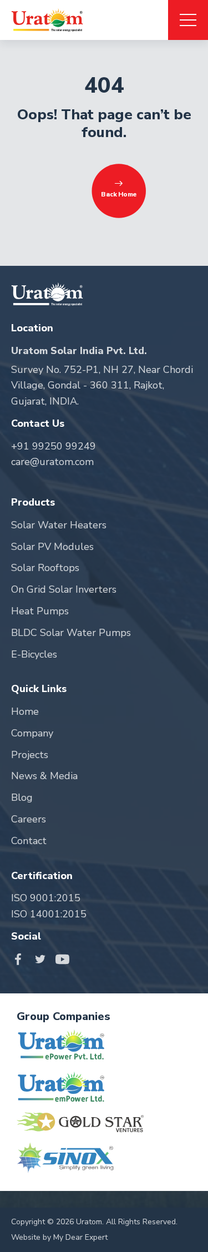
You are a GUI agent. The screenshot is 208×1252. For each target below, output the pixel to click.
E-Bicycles (34, 654)
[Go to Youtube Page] (62, 958)
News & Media (44, 775)
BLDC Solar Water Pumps (71, 632)
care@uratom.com (52, 461)
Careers (28, 819)
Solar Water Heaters (58, 525)
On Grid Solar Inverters (63, 589)
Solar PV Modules (52, 546)
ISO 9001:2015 (45, 898)
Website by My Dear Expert (59, 1237)
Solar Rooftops (45, 567)
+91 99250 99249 (53, 446)
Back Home (118, 194)
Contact (29, 840)
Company (32, 733)
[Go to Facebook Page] (21, 958)
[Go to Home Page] (47, 20)
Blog (22, 797)
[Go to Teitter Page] (43, 958)
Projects (29, 754)
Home (25, 711)
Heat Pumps (40, 611)
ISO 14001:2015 (49, 914)
